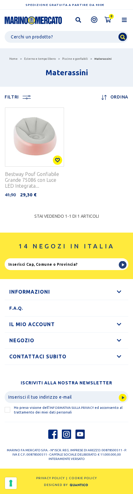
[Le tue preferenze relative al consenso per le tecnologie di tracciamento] (11, 483)
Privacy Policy (50, 478)
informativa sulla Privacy (71, 407)
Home (13, 58)
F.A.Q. (16, 308)
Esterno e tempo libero (40, 58)
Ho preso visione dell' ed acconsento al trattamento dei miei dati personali (68, 410)
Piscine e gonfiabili (75, 58)
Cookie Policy (83, 478)
